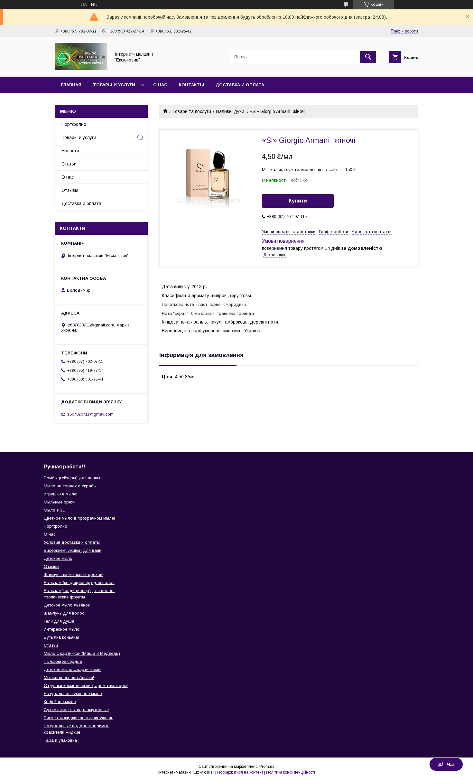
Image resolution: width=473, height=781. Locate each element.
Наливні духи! (231, 111)
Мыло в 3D (55, 510)
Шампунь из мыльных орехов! (73, 574)
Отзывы (69, 190)
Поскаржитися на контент (240, 772)
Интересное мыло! (62, 629)
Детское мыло (58, 558)
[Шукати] (368, 57)
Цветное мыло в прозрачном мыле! (79, 518)
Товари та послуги (191, 111)
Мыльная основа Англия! (69, 677)
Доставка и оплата (240, 84)
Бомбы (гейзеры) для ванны (72, 477)
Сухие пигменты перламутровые (76, 709)
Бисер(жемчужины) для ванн (72, 550)
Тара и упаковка (60, 740)
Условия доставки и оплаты (72, 542)
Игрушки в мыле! (60, 494)
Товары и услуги (114, 84)
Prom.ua (266, 766)
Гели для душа (59, 621)
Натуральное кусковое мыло (73, 693)
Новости (70, 150)
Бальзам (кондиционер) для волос (79, 582)
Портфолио (73, 124)
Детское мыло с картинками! (72, 669)
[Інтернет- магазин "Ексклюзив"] (81, 68)
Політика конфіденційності (290, 772)
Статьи (69, 163)
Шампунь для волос (64, 613)
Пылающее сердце (63, 661)
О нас (160, 84)
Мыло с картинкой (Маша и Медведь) (82, 653)
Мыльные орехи (60, 502)
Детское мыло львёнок (67, 605)
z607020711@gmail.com (90, 414)
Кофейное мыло (60, 701)
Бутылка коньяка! (61, 637)
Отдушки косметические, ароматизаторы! (86, 685)
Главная (71, 84)
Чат (451, 764)
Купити (298, 200)
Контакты (191, 84)
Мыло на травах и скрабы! (70, 486)
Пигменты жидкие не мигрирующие (78, 717)
